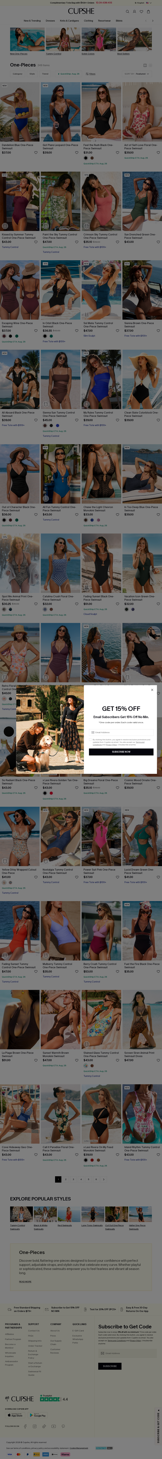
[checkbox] (90, 739)
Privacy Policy (111, 744)
